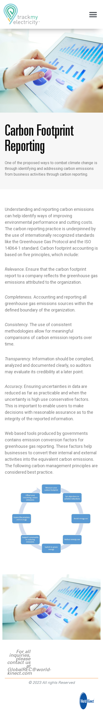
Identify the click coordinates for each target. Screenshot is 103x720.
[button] (93, 14)
